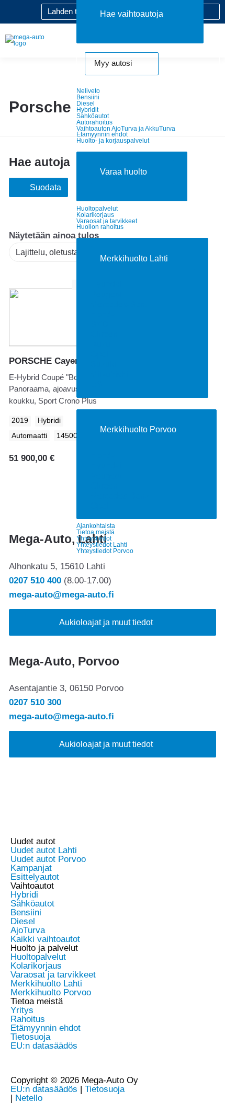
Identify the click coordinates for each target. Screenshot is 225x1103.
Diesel (85, 103)
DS (97, 384)
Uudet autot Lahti (43, 850)
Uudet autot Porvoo (48, 859)
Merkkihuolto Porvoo (138, 429)
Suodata (45, 187)
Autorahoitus (94, 122)
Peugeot (106, 294)
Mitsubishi (109, 374)
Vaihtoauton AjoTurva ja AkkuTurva (125, 128)
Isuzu (100, 344)
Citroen (104, 334)
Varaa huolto (123, 171)
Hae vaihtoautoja (131, 13)
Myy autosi (113, 63)
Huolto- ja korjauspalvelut (112, 140)
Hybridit (87, 109)
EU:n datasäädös (43, 1046)
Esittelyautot (34, 877)
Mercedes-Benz (120, 304)
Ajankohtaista (95, 526)
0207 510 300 (35, 702)
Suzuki (103, 364)
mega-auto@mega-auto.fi (61, 595)
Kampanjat (31, 868)
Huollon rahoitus (99, 227)
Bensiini (87, 97)
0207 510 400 (35, 580)
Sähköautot (92, 116)
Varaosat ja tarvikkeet (106, 221)
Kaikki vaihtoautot (45, 939)
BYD (99, 324)
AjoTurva (27, 930)
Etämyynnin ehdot (102, 134)
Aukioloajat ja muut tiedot (106, 622)
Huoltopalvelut (97, 208)
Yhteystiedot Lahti (101, 544)
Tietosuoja (30, 1037)
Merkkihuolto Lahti (134, 258)
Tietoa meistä (95, 532)
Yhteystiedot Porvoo (104, 551)
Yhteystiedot (93, 538)
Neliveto (88, 91)
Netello (28, 1098)
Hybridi (24, 895)
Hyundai (106, 284)
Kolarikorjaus (95, 215)
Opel (99, 354)
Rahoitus (27, 1019)
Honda (103, 314)
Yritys (21, 1010)
